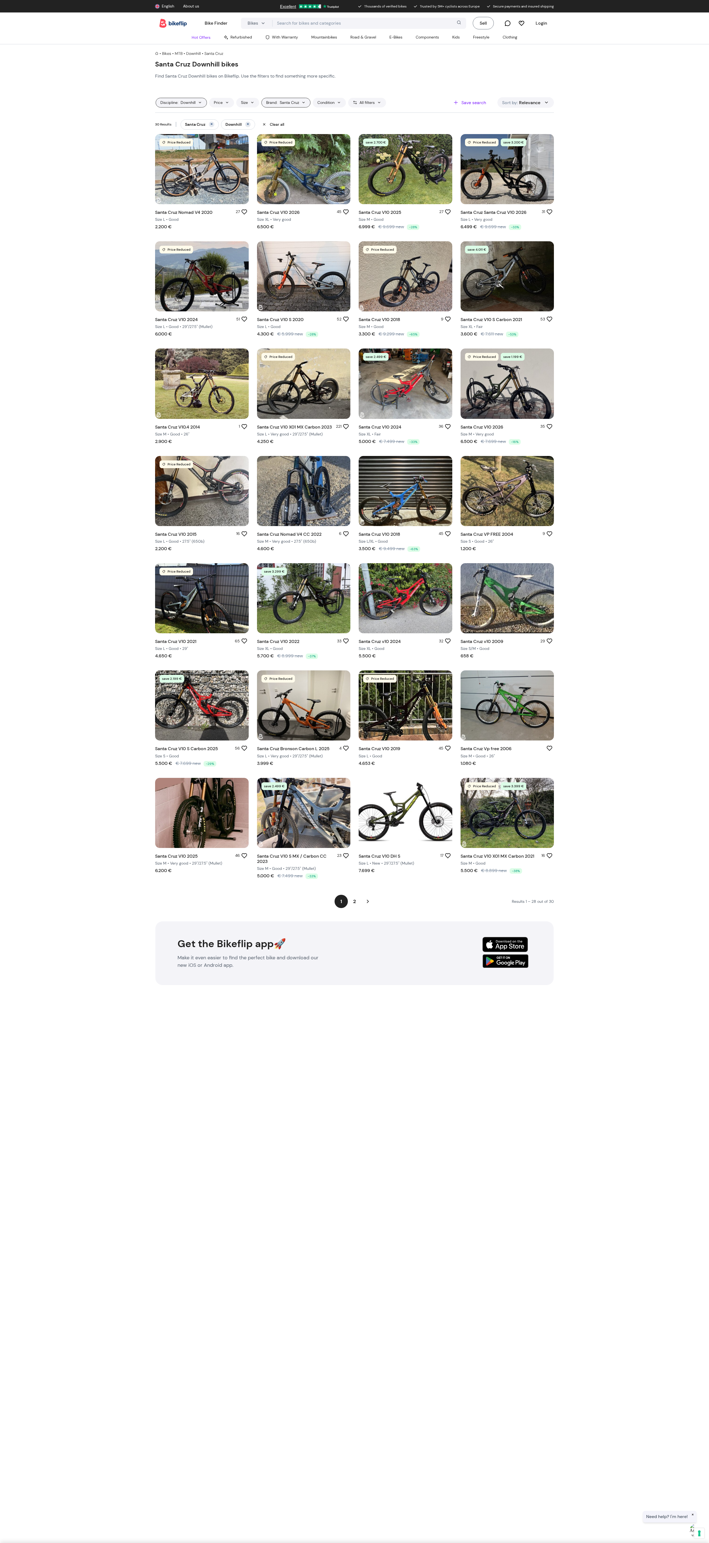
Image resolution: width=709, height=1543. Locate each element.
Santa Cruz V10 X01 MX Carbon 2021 (497, 856)
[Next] (367, 901)
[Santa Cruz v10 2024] (405, 598)
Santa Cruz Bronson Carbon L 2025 (293, 749)
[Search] (458, 23)
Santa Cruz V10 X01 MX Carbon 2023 (294, 427)
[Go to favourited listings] (521, 23)
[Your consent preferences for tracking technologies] (699, 1533)
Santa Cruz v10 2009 (482, 641)
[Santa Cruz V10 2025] (202, 813)
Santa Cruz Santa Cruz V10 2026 (493, 212)
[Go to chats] (507, 23)
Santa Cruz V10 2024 (176, 319)
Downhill (193, 53)
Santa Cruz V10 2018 (379, 319)
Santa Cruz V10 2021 (175, 641)
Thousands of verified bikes (385, 6)
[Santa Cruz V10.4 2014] (202, 383)
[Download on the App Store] (505, 944)
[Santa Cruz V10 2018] (405, 491)
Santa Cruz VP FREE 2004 (487, 534)
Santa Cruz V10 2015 (176, 534)
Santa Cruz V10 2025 (380, 212)
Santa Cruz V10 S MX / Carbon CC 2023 (292, 858)
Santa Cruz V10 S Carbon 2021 (491, 319)
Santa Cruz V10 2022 (278, 641)
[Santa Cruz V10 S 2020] (304, 276)
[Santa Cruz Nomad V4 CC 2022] (304, 491)
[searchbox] (369, 23)
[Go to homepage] (173, 23)
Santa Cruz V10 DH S (379, 856)
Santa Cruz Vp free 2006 (486, 749)
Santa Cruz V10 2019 (379, 749)
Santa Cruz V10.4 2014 (177, 427)
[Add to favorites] (244, 211)
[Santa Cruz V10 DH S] (405, 813)
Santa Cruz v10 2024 (380, 641)
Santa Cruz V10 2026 (278, 212)
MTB (179, 53)
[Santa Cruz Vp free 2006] (507, 705)
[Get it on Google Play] (505, 962)
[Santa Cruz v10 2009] (507, 598)
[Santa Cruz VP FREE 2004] (507, 491)
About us (191, 6)
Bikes (166, 53)
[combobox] (369, 23)
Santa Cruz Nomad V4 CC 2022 (289, 534)
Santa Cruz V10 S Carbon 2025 (186, 749)
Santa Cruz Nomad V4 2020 (183, 212)
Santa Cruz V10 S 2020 (280, 319)
